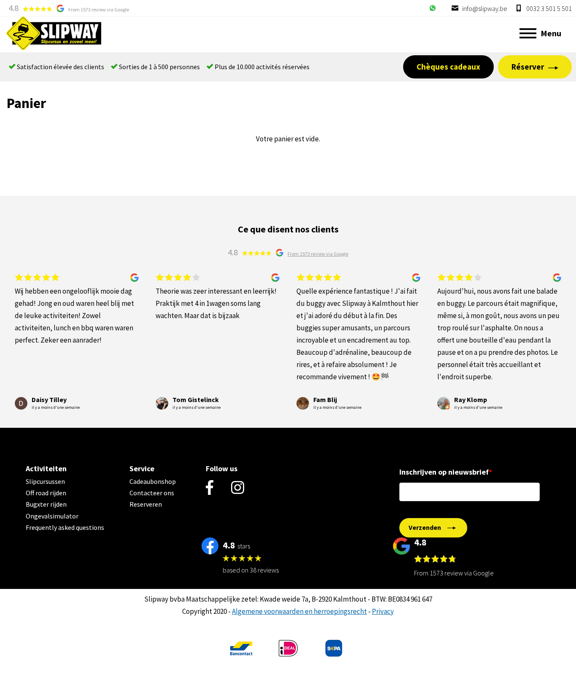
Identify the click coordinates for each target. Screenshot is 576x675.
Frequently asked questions (65, 527)
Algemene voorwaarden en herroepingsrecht (299, 611)
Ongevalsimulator (52, 516)
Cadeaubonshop (152, 481)
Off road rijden (46, 493)
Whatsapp (432, 8)
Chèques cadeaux (448, 67)
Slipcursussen (45, 481)
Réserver (527, 67)
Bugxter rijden (46, 504)
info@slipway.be (484, 8)
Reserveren (145, 504)
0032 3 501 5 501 (548, 8)
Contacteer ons (151, 493)
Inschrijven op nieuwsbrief (444, 472)
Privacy (383, 611)
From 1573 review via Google (98, 9)
